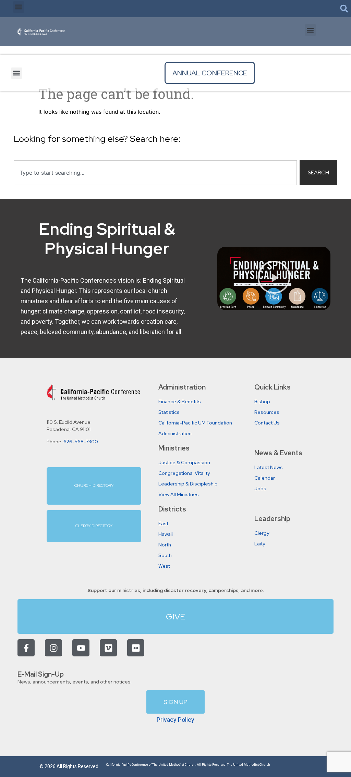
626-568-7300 (80, 442)
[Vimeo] (108, 647)
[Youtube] (80, 647)
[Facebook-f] (26, 647)
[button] (18, 7)
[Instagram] (53, 647)
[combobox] (155, 172)
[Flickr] (135, 647)
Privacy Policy (175, 719)
